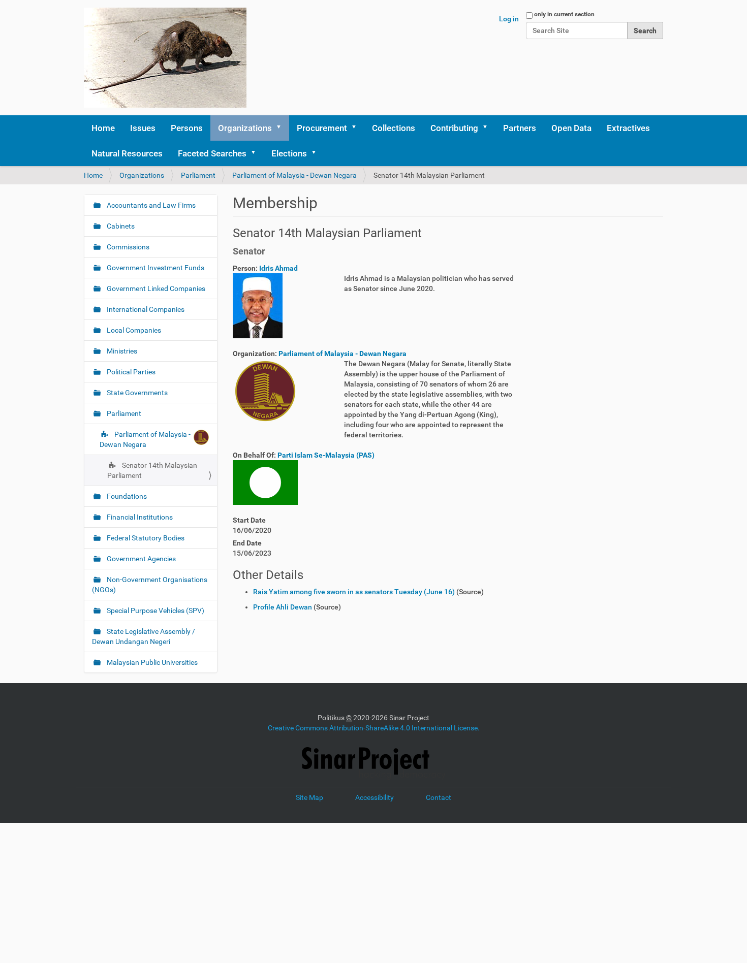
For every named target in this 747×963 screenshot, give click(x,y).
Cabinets (120, 226)
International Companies (144, 309)
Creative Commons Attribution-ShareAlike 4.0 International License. (374, 728)
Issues (142, 128)
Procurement (322, 128)
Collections (393, 128)
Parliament (198, 175)
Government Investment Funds (154, 268)
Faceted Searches (212, 153)
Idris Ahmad (278, 268)
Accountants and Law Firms (150, 205)
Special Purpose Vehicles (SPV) (154, 610)
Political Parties (130, 372)
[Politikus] (165, 58)
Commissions (127, 247)
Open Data (571, 128)
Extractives (628, 128)
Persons (187, 128)
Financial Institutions (139, 517)
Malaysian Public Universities (151, 662)
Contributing (454, 128)
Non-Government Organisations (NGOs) (149, 584)
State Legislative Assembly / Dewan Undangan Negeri (143, 636)
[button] (282, 128)
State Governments (136, 393)
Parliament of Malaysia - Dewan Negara (294, 175)
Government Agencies (140, 559)
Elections (289, 153)
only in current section (564, 14)
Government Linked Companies (155, 288)
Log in (509, 19)
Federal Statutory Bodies (144, 538)
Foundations (126, 496)
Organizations (245, 128)
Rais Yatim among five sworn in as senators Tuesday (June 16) (354, 592)
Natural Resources (127, 153)
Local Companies (133, 330)
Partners (519, 128)
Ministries (121, 351)
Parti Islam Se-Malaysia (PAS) (326, 455)
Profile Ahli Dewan (282, 607)
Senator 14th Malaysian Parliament (152, 470)
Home (103, 128)
